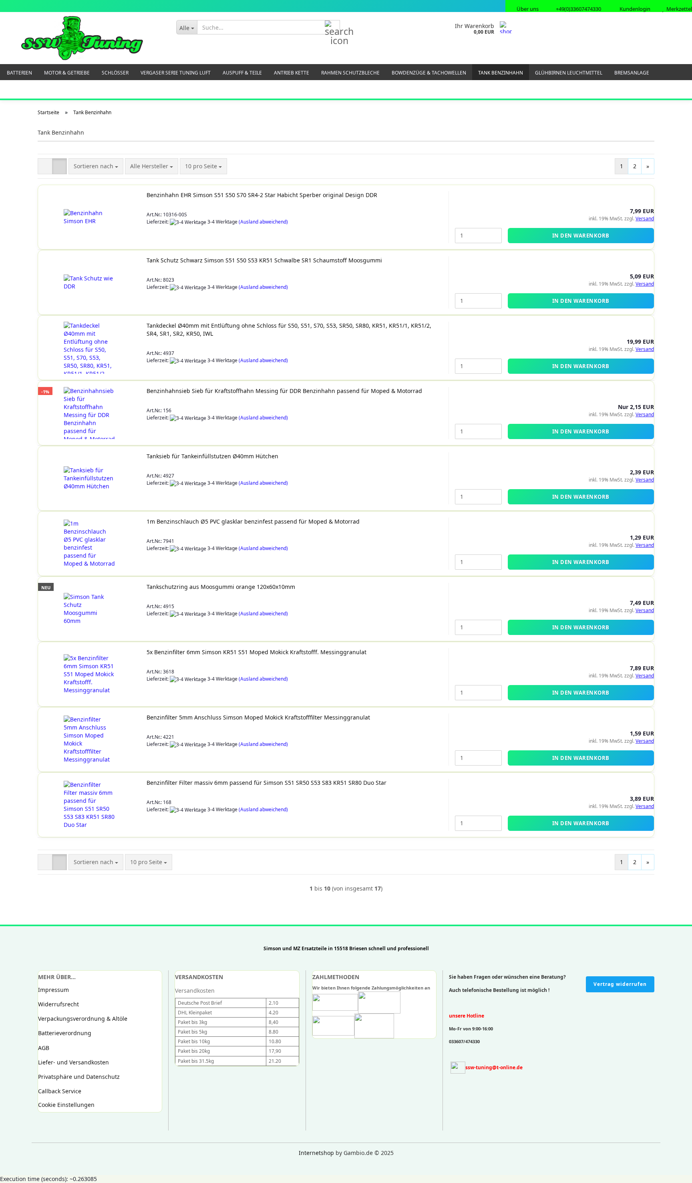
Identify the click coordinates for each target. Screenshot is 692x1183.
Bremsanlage (631, 72)
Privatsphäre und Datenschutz (79, 1076)
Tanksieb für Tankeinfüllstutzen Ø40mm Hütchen (212, 456)
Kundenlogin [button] (633, 8)
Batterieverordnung (64, 1033)
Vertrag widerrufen (620, 984)
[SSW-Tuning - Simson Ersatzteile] (82, 38)
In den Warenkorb (581, 235)
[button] (45, 166)
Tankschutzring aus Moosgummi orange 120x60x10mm (221, 586)
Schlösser (115, 72)
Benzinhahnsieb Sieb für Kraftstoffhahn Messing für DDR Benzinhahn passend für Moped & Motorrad (284, 391)
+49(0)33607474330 (578, 8)
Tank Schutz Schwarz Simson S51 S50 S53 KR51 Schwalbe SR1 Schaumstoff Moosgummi (264, 260)
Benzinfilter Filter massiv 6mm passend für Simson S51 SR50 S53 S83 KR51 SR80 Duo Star (266, 782)
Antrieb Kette (291, 72)
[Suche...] (332, 27)
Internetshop (316, 1153)
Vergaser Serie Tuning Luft (176, 72)
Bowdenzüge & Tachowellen (429, 72)
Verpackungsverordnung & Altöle (82, 1018)
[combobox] (95, 166)
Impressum (53, 990)
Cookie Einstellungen (66, 1104)
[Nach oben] (22, 1171)
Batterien (19, 72)
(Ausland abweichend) (263, 221)
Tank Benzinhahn (500, 72)
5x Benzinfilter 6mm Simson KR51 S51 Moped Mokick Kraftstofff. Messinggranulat (256, 652)
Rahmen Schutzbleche (350, 72)
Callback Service (59, 1091)
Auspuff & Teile (242, 72)
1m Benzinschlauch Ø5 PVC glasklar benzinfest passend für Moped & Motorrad (253, 521)
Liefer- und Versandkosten (73, 1062)
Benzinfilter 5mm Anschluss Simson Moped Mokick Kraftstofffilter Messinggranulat (258, 717)
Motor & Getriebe (67, 72)
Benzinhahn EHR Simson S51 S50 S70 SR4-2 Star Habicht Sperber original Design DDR (262, 195)
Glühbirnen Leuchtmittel (568, 72)
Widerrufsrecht (58, 1004)
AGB (43, 1048)
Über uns (527, 8)
